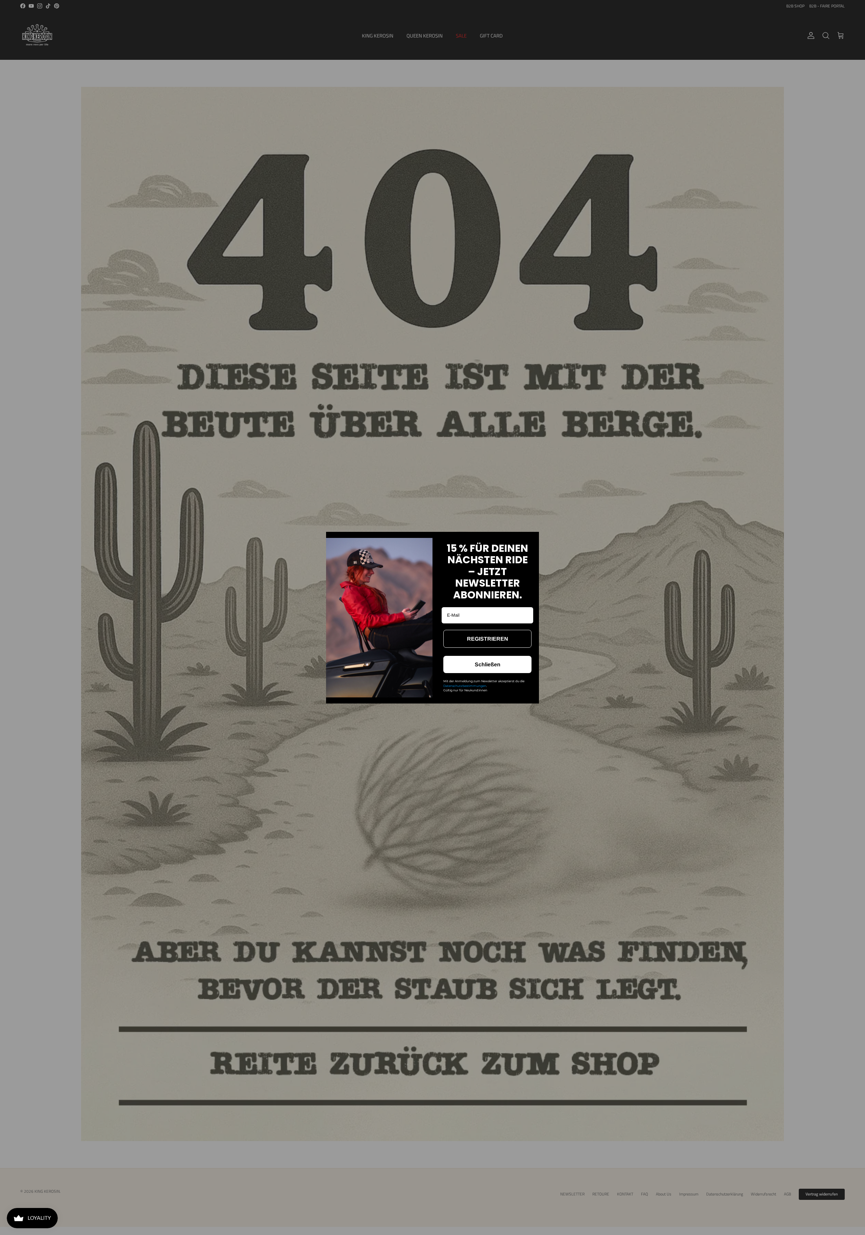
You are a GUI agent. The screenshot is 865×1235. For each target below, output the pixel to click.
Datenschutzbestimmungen (464, 686)
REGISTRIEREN (487, 639)
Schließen (487, 664)
